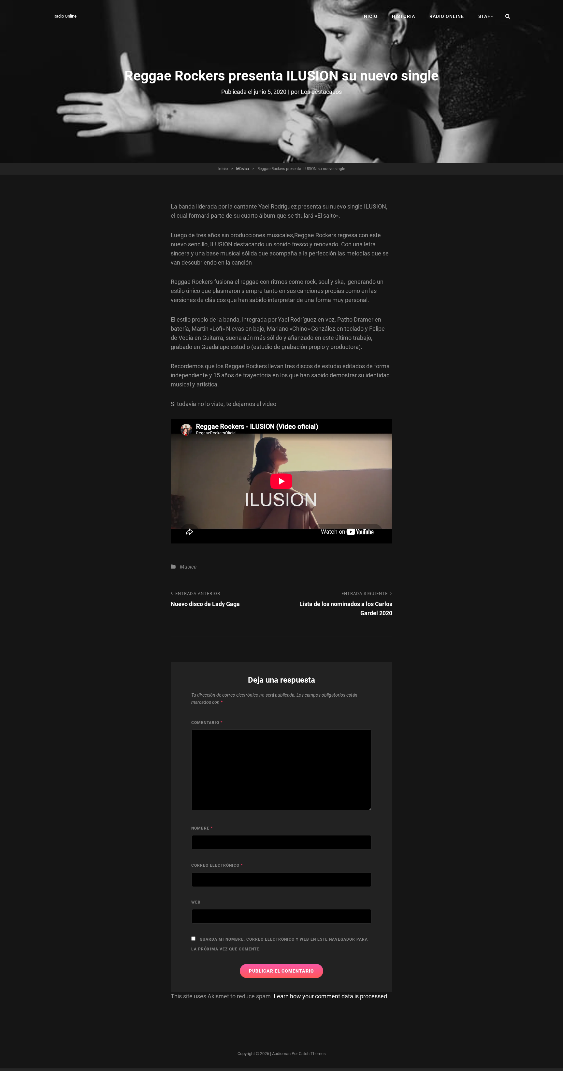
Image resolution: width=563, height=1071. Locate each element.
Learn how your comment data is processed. (331, 996)
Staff (485, 16)
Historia (403, 16)
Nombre (202, 828)
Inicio (370, 16)
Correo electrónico (217, 865)
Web (196, 902)
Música (242, 168)
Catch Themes (312, 1053)
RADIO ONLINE (446, 16)
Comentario (207, 722)
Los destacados (321, 91)
